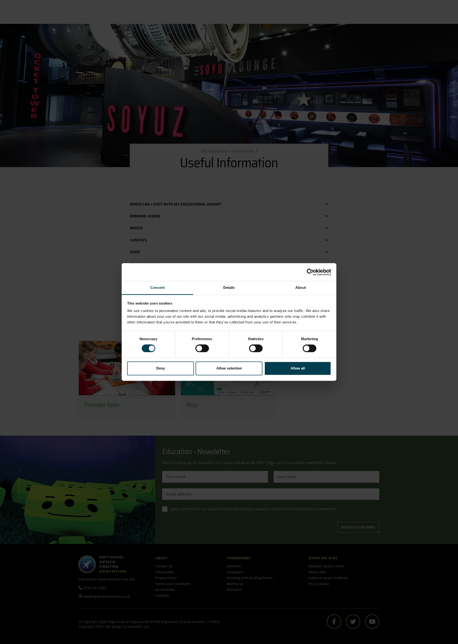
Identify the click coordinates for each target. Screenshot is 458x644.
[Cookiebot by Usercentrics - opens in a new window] (310, 272)
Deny (160, 368)
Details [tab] (229, 287)
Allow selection (229, 368)
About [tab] (300, 287)
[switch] (202, 348)
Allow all (298, 368)
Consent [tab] (157, 287)
